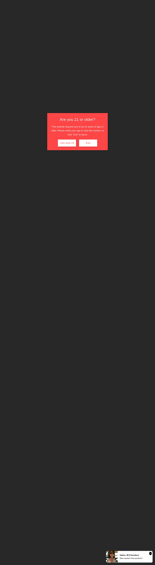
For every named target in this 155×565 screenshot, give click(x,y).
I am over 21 (67, 142)
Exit (88, 142)
